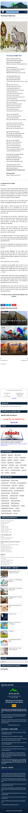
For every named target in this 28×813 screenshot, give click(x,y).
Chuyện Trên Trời (12, 614)
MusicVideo (10, 462)
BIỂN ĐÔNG (3, 455)
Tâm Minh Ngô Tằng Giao (7, 508)
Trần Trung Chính (15, 500)
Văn (2, 472)
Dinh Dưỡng (23, 457)
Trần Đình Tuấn (15, 505)
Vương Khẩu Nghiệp (6, 511)
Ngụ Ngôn (11, 465)
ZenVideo (13, 472)
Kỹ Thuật (3, 462)
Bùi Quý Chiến (14, 480)
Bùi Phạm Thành (18, 18)
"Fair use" (13, 750)
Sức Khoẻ (16, 467)
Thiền (22, 467)
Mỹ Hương (12, 488)
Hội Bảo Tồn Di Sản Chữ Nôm (7, 520)
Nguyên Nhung (20, 488)
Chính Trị (4, 342)
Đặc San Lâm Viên (18, 810)
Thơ (4, 19)
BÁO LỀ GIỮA (18, 455)
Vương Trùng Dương (6, 513)
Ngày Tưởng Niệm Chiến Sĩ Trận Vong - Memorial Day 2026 (14, 321)
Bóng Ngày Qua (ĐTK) (5, 546)
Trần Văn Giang (5, 505)
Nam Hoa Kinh (4, 523)
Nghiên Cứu (18, 462)
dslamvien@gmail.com (7, 771)
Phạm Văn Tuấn (14, 495)
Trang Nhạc (11, 631)
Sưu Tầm (10, 467)
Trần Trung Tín (5, 503)
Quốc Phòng (23, 465)
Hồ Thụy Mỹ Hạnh (5, 485)
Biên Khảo (10, 455)
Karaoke (9, 460)
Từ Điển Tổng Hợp (5, 530)
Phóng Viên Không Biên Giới (7, 537)
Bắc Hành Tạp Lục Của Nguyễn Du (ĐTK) (10, 544)
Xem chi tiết (13, 422)
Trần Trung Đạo (15, 503)
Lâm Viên (21, 485)
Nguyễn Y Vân (14, 493)
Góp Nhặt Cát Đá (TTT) (6, 550)
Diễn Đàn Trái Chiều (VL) (6, 548)
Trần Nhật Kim (13, 498)
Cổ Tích (16, 457)
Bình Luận (3, 457)
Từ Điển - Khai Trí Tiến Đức (6, 529)
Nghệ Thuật (4, 465)
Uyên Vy (17, 508)
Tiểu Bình (22, 495)
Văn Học (7, 472)
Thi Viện (2, 525)
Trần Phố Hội (4, 498)
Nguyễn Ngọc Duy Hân (6, 490)
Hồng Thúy (14, 485)
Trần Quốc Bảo (5, 500)
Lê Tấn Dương (4, 488)
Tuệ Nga (22, 505)
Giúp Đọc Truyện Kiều (5, 522)
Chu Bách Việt (4, 483)
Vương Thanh (16, 511)
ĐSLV (24, 18)
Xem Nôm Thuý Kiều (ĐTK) (6, 551)
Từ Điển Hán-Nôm (4, 526)
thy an (3, 327)
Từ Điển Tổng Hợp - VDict (6, 532)
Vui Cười (24, 470)
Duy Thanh (13, 483)
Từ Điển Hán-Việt (4, 527)
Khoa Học (16, 460)
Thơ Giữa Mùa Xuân (6, 337)
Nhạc (17, 465)
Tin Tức (7, 470)
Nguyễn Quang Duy (19, 490)
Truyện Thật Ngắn (15, 470)
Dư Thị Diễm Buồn (21, 483)
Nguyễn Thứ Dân (5, 493)
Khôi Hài (22, 460)
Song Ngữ (3, 467)
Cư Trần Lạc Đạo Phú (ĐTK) (7, 547)
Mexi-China (4, 352)
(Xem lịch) (14, 398)
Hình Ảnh (3, 460)
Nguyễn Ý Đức (4, 495)
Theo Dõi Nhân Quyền (5, 539)
